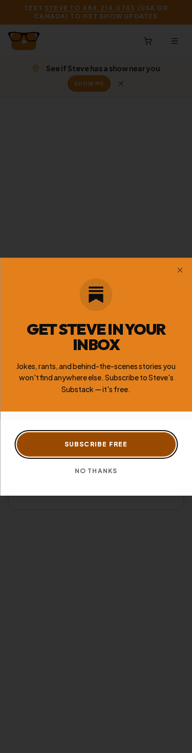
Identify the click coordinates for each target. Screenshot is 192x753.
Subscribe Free (96, 444)
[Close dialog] (180, 270)
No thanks (96, 471)
